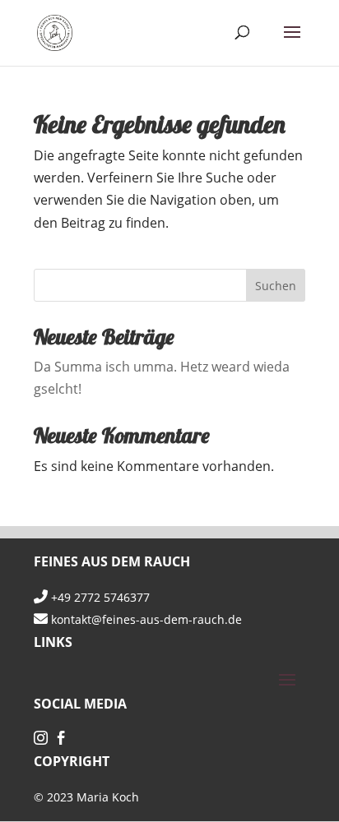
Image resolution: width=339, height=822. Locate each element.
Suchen (275, 285)
